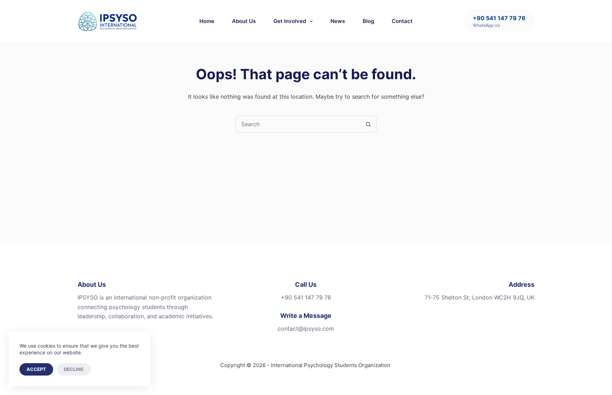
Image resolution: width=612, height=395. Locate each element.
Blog (368, 21)
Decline (74, 369)
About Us (244, 21)
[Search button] (368, 124)
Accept (36, 369)
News (337, 21)
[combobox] (298, 124)
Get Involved (289, 21)
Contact (402, 21)
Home (206, 21)
